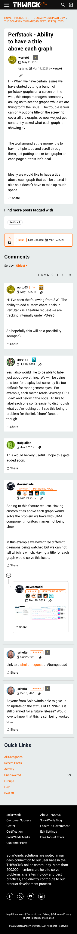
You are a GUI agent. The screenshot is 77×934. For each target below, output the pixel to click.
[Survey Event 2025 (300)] (42, 493)
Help (7, 787)
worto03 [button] (24, 57)
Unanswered (38, 775)
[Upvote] (9, 238)
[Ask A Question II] (41, 288)
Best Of (9, 793)
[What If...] (35, 58)
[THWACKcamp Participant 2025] (31, 493)
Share (14, 198)
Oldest (20, 266)
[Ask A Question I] (34, 360)
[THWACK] (29, 4)
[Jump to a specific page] (69, 274)
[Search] (63, 4)
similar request (31, 665)
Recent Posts (13, 763)
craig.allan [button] (24, 442)
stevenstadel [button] (25, 484)
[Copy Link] (21, 75)
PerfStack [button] (15, 222)
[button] (12, 59)
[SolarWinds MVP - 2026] (25, 493)
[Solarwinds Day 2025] (37, 493)
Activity (9, 769)
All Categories (13, 757)
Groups (9, 781)
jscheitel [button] (22, 652)
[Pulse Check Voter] (19, 493)
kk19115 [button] (22, 360)
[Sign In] (71, 4)
